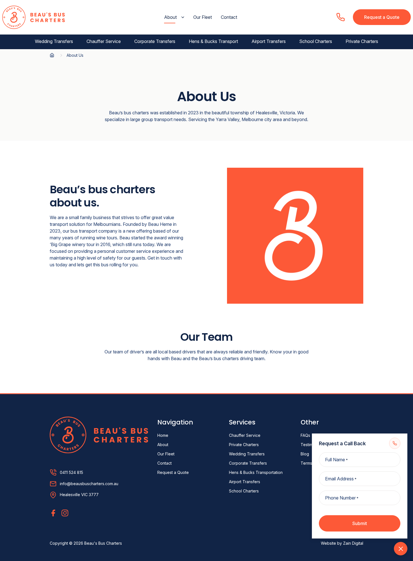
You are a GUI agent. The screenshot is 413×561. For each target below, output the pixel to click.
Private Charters (362, 41)
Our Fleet (202, 17)
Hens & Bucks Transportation (256, 472)
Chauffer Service (104, 41)
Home (162, 435)
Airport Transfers (268, 41)
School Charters (315, 41)
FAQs (305, 435)
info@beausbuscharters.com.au (89, 484)
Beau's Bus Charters (103, 543)
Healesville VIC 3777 (79, 494)
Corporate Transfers (154, 41)
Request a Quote (382, 17)
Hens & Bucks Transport (213, 41)
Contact (229, 17)
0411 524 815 (71, 472)
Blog (305, 453)
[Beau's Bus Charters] (99, 434)
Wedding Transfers (54, 41)
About (170, 17)
